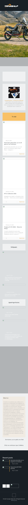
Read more (21, 153)
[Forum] (16, 502)
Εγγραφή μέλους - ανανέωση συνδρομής (14, 100)
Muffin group (14, 500)
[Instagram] (14, 502)
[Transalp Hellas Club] (14, 5)
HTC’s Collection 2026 (10, 193)
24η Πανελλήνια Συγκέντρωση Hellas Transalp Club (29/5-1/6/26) (13, 279)
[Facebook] (12, 502)
